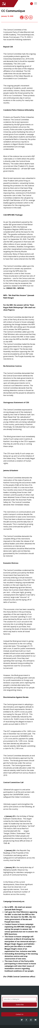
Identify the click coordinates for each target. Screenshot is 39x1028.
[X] (26, 17)
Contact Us (19, 1014)
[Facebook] (22, 17)
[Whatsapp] (31, 17)
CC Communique (13, 11)
